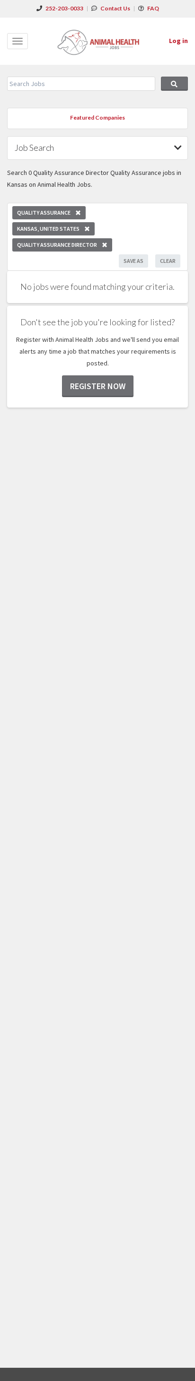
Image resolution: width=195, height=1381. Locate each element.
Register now (97, 386)
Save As (133, 260)
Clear (168, 260)
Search (174, 84)
